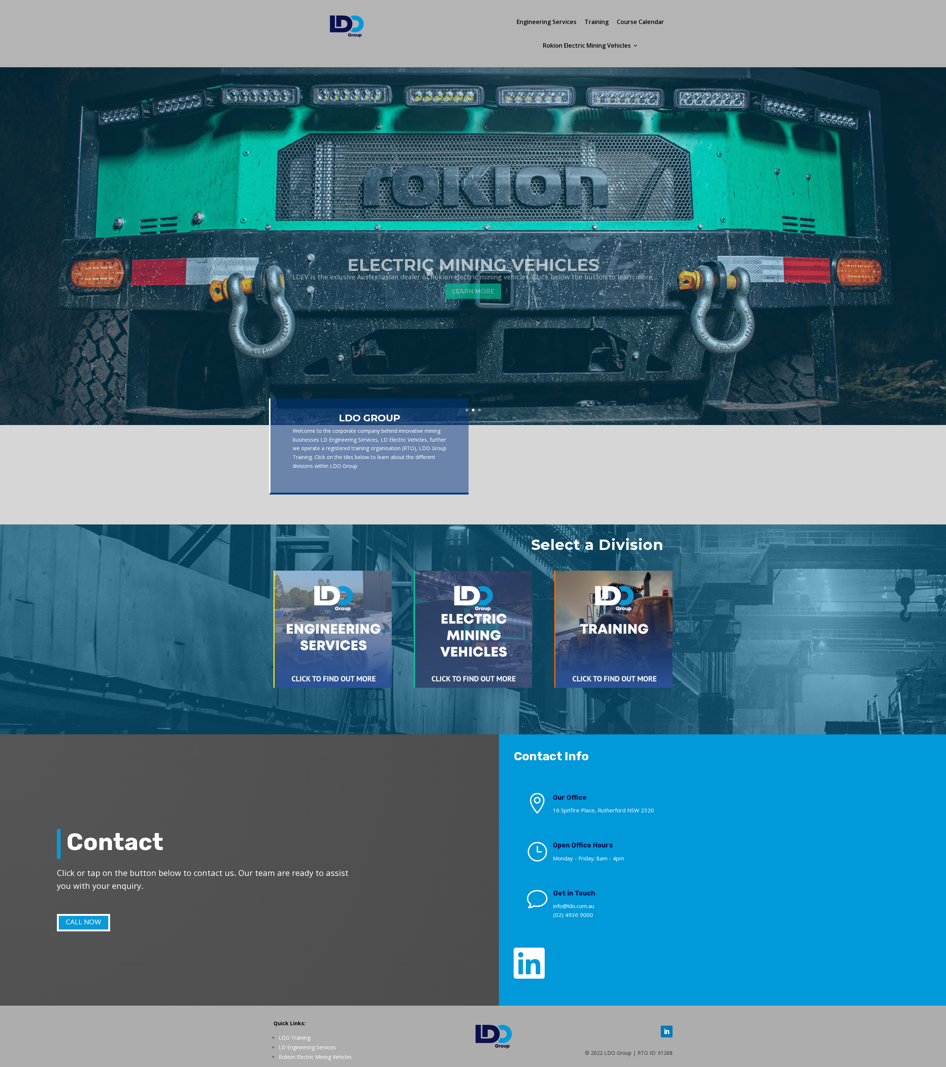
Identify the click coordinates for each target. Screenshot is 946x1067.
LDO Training (294, 1037)
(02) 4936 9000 (573, 914)
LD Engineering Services (307, 1047)
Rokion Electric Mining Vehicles (587, 45)
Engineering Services (546, 22)
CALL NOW (83, 922)
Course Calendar (640, 22)
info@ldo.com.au (573, 906)
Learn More (473, 278)
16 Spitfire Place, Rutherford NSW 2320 (603, 810)
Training (597, 22)
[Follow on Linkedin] (667, 1031)
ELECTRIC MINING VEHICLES (473, 251)
